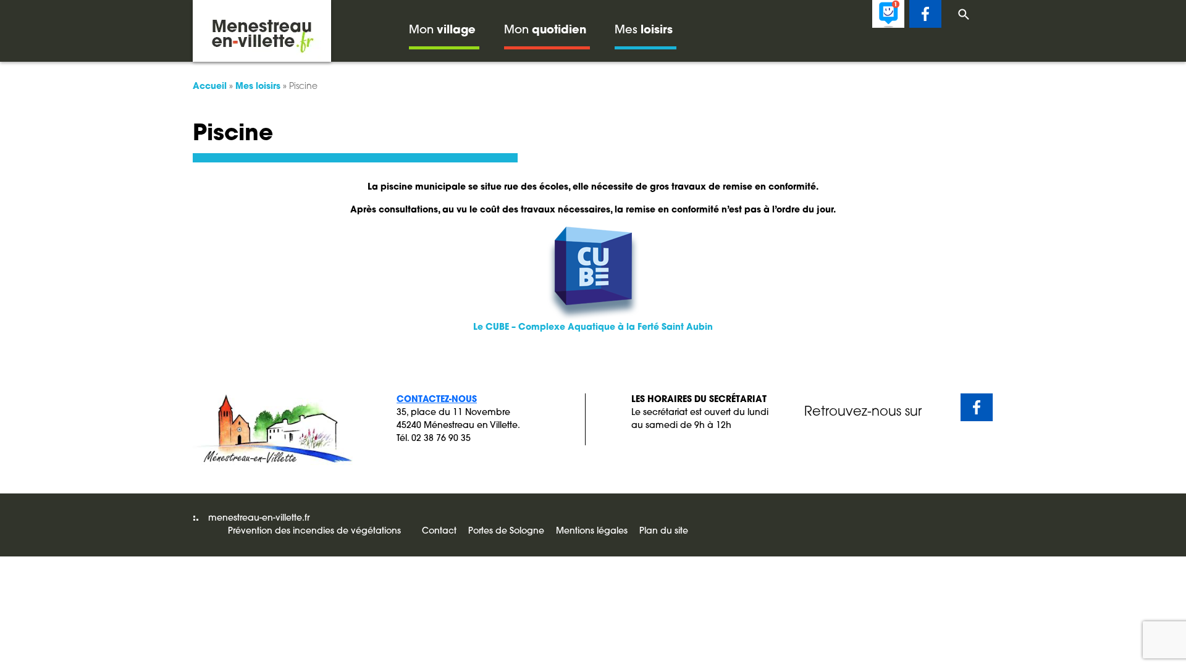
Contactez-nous (437, 400)
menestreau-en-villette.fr (258, 518)
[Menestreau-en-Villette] (262, 31)
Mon (442, 30)
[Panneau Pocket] (888, 14)
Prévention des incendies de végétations (314, 531)
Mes (644, 30)
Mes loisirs (257, 86)
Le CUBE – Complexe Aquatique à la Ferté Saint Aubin (593, 327)
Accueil (210, 86)
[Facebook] (925, 14)
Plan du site (663, 531)
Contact (439, 531)
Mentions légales (592, 531)
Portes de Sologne (506, 531)
